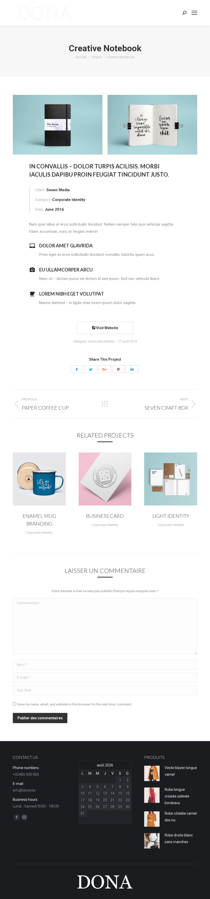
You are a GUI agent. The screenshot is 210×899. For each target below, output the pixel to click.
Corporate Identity (101, 341)
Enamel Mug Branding (39, 520)
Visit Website (106, 328)
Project (97, 57)
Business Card (105, 516)
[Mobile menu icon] (194, 13)
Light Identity (170, 516)
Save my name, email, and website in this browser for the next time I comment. (74, 704)
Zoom (32, 479)
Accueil (81, 57)
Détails (46, 479)
